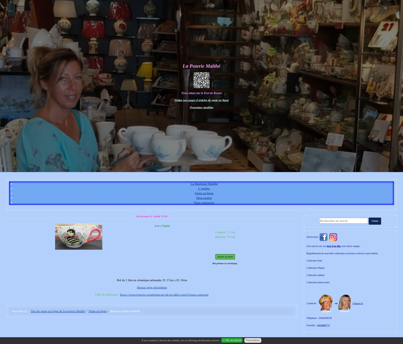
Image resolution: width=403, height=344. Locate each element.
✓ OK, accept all (232, 340)
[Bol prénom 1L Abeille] (78, 236)
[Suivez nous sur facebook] (323, 236)
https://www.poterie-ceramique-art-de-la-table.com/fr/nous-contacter (164, 294)
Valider (374, 221)
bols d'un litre (334, 246)
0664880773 (323, 325)
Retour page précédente (152, 287)
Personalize (253, 340)
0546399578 (325, 318)
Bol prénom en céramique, (225, 263)
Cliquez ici (357, 303)
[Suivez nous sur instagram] (333, 236)
